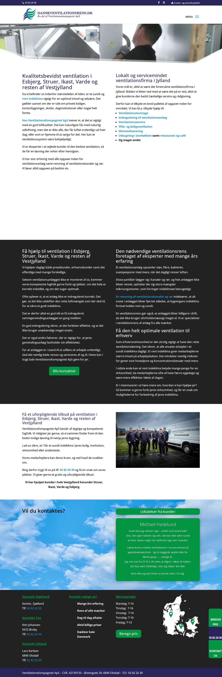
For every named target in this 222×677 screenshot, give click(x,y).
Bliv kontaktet (64, 371)
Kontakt (215, 651)
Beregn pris (128, 633)
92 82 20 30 (30, 2)
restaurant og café (173, 135)
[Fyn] (181, 616)
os (215, 656)
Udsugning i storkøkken (135, 135)
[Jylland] (169, 616)
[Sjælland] (193, 616)
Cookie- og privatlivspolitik (186, 3)
